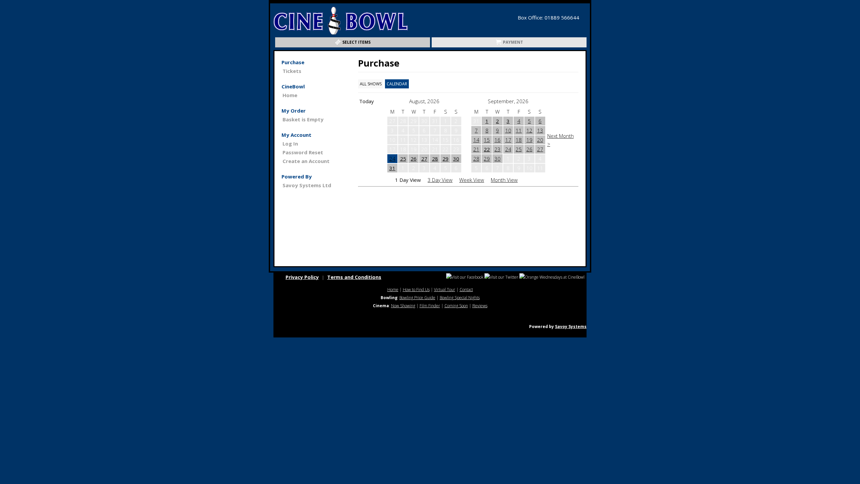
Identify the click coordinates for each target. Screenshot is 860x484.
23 (497, 149)
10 (508, 130)
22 (487, 149)
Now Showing (403, 306)
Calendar (397, 84)
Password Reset (303, 152)
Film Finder (430, 306)
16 (497, 139)
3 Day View (440, 179)
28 (435, 158)
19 (529, 139)
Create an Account (306, 161)
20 (540, 139)
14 (476, 139)
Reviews (479, 306)
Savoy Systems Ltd (307, 185)
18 (519, 139)
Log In (290, 143)
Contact (466, 289)
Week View (471, 179)
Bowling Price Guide (417, 297)
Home (290, 95)
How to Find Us (416, 289)
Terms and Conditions (354, 277)
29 (445, 158)
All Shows (371, 84)
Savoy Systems (571, 326)
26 (414, 158)
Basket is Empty (303, 119)
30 (456, 158)
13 (540, 130)
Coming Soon (456, 306)
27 (424, 158)
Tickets (292, 71)
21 (476, 149)
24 (392, 158)
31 (392, 168)
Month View (504, 179)
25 (403, 158)
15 (487, 139)
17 (508, 139)
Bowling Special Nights (460, 297)
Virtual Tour (444, 289)
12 (529, 130)
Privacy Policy (302, 277)
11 (519, 130)
